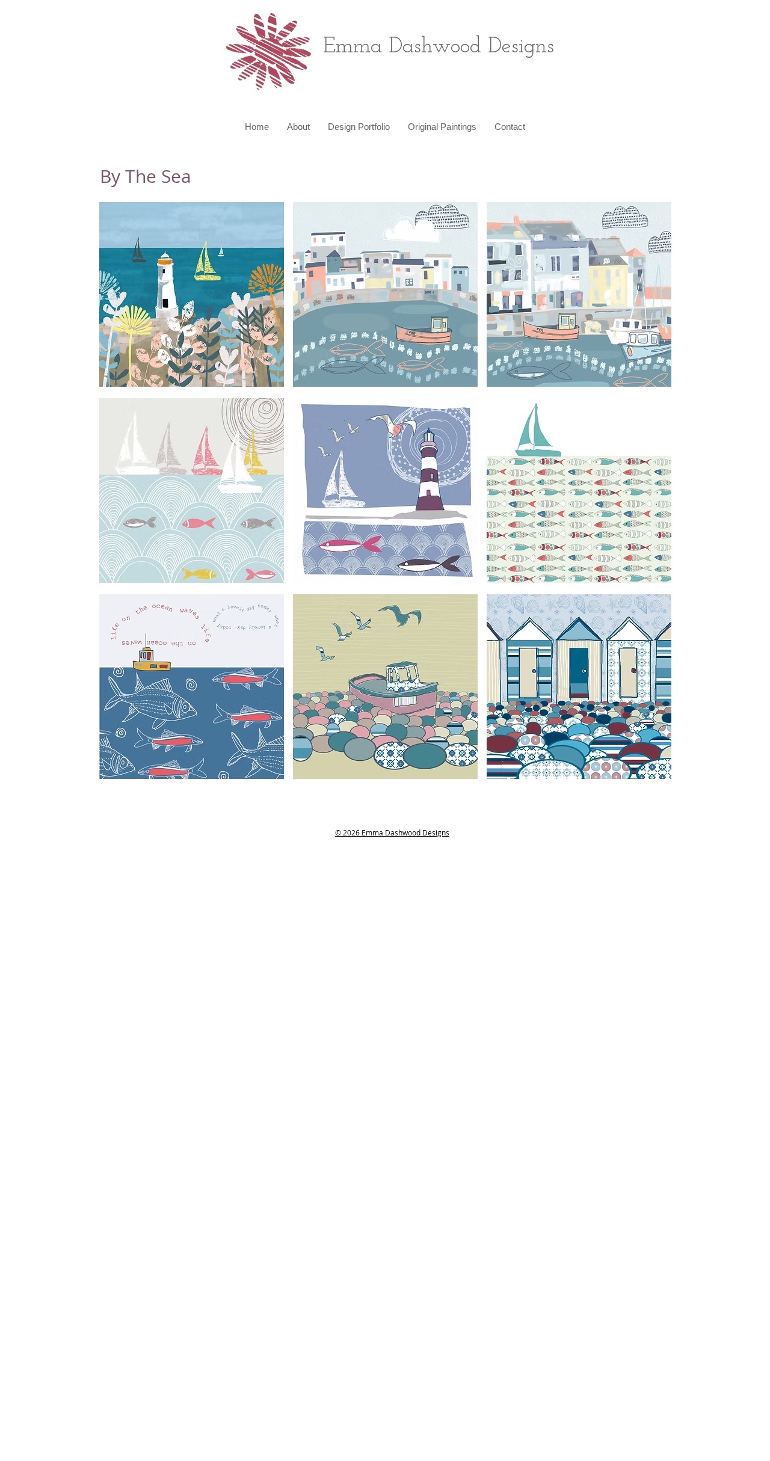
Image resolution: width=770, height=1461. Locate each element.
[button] (359, 127)
